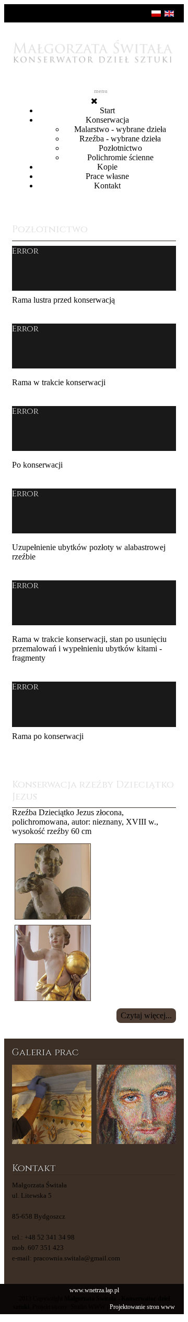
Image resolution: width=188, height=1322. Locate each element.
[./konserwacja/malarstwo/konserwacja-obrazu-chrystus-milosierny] (136, 1104)
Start (107, 110)
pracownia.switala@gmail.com (76, 1258)
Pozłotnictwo (120, 148)
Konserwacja (107, 119)
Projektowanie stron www (142, 1307)
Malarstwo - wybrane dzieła (120, 129)
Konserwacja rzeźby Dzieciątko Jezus (93, 790)
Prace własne (107, 176)
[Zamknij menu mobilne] (94, 101)
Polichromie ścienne (120, 157)
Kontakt (107, 185)
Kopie (107, 166)
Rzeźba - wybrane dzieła (120, 138)
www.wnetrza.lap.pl (94, 1290)
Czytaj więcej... (146, 1015)
